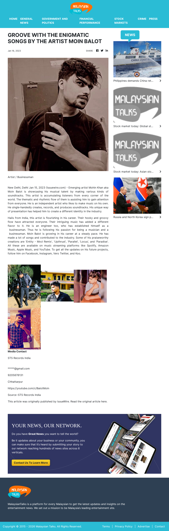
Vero (56, 253)
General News (26, 20)
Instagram (45, 253)
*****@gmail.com (19, 368)
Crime (142, 18)
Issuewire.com (56, 187)
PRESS (153, 18)
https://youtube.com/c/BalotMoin (28, 388)
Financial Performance (90, 20)
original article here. (94, 401)
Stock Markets (121, 20)
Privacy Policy (124, 526)
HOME (13, 18)
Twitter (64, 253)
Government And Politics (55, 20)
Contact (160, 526)
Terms (106, 526)
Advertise (144, 526)
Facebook (32, 253)
